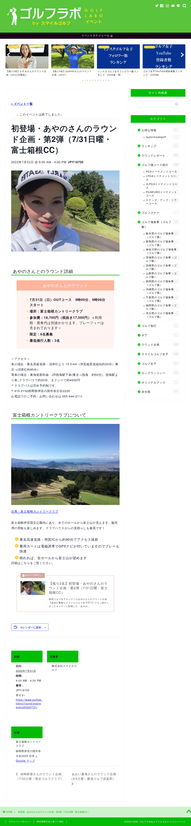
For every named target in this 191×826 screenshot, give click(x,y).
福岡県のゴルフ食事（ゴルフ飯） (161, 307)
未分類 (159, 391)
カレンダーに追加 (30, 627)
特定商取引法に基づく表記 (50, 821)
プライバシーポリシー (20, 821)
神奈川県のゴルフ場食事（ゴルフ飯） (161, 251)
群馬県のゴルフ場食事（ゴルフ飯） (161, 243)
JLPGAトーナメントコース (161, 186)
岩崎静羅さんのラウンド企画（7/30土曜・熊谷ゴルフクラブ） (40, 776)
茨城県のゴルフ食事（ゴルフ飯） (161, 259)
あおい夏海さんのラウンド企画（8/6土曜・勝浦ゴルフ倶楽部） (93, 776)
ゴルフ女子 (159, 363)
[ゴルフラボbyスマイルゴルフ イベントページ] (55, 27)
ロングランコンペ (159, 373)
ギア (159, 335)
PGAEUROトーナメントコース (161, 194)
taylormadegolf (161, 137)
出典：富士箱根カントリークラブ (34, 511)
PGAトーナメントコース (161, 171)
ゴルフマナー (159, 212)
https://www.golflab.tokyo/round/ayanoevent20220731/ (29, 703)
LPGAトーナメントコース (161, 178)
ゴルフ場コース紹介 (160, 164)
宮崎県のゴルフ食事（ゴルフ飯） (161, 267)
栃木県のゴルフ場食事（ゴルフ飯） (161, 235)
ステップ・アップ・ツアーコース (161, 202)
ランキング (159, 146)
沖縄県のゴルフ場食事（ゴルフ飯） (161, 291)
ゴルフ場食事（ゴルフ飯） (160, 224)
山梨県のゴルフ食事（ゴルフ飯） (161, 275)
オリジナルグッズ (159, 382)
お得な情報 (159, 130)
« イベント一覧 (22, 104)
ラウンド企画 (160, 344)
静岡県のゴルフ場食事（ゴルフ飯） (161, 283)
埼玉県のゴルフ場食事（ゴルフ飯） (161, 315)
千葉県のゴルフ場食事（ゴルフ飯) (161, 299)
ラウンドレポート (160, 155)
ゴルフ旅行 (159, 325)
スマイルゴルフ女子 (160, 354)
